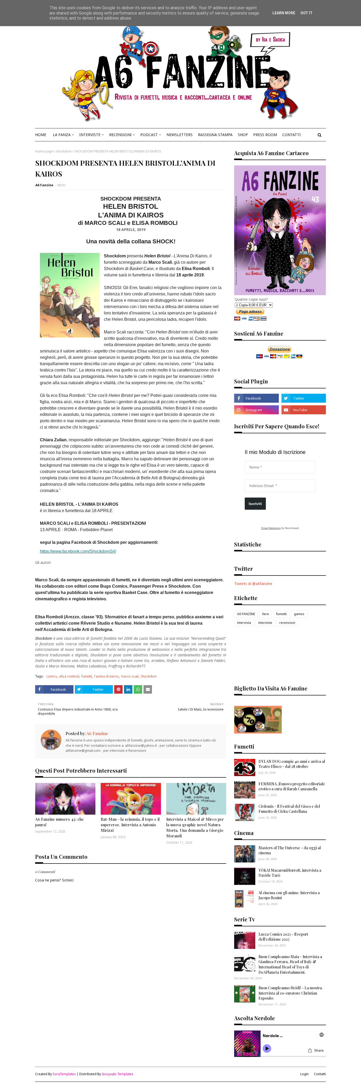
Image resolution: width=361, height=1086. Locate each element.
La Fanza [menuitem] (62, 134)
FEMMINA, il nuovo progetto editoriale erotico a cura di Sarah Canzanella (291, 786)
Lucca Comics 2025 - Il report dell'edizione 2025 (283, 937)
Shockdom (63, 151)
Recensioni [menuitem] (120, 134)
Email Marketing (271, 528)
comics (51, 676)
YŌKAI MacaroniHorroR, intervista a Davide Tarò (289, 873)
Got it (306, 13)
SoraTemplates (64, 1074)
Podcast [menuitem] (149, 134)
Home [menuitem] (40, 134)
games (299, 614)
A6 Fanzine (44, 185)
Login (304, 1074)
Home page (44, 151)
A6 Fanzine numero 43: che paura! (59, 821)
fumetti (86, 676)
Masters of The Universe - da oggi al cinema (289, 850)
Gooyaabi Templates (117, 1074)
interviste (265, 622)
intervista (244, 622)
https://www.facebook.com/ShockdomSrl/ (78, 551)
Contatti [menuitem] (291, 134)
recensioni (287, 622)
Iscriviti (255, 504)
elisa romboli (69, 676)
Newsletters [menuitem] (179, 134)
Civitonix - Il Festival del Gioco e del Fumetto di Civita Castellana (289, 809)
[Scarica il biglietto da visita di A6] (258, 732)
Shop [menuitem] (243, 134)
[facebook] (256, 398)
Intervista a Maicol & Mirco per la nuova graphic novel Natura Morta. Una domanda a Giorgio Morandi (195, 827)
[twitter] (303, 398)
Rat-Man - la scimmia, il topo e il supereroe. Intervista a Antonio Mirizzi (130, 824)
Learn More (283, 13)
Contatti (320, 1074)
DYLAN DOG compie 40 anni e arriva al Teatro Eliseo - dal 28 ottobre (291, 764)
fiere (265, 614)
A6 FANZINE (246, 614)
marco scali (129, 676)
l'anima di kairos (106, 676)
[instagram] (256, 409)
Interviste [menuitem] (89, 134)
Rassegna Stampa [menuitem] (215, 134)
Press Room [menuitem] (265, 134)
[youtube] (303, 409)
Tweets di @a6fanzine (253, 583)
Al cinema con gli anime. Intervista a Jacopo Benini (289, 895)
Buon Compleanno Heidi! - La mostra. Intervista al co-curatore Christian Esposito (290, 993)
